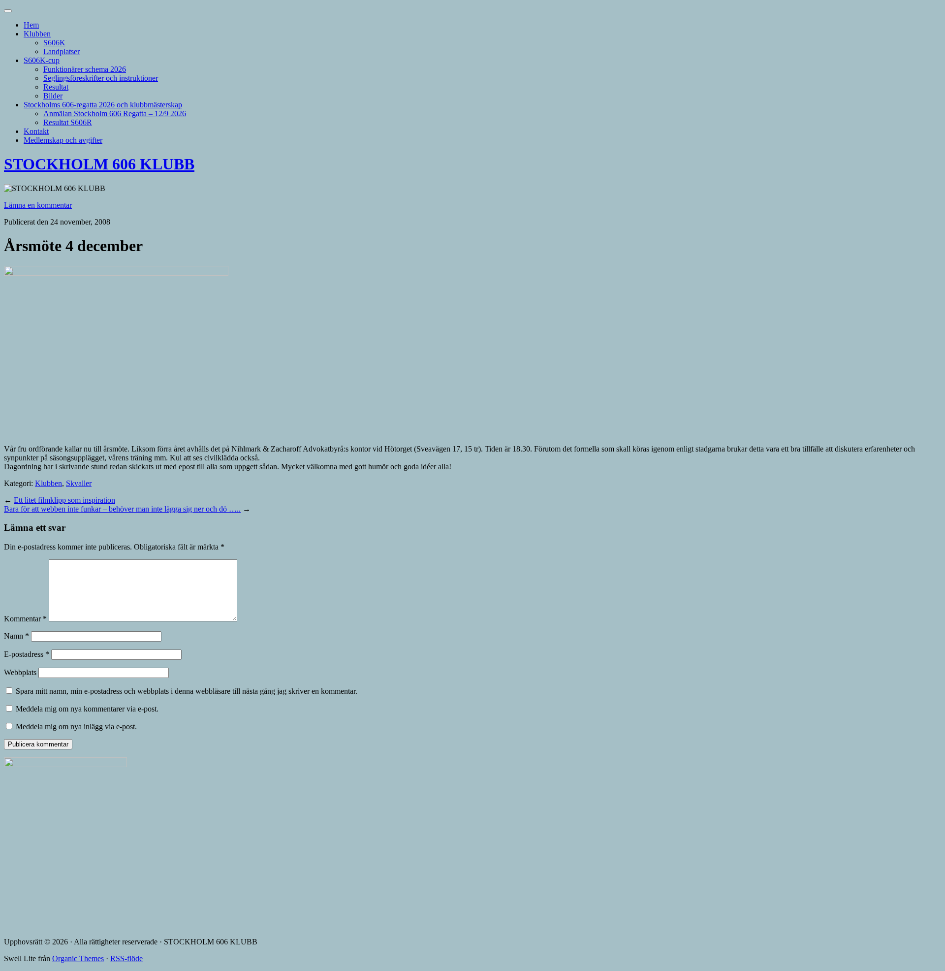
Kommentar (25, 619)
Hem (31, 25)
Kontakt (36, 131)
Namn (16, 636)
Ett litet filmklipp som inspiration (64, 500)
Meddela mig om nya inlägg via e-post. (76, 726)
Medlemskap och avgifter (63, 140)
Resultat (55, 87)
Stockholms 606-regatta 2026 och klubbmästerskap (103, 104)
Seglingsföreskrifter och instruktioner (100, 78)
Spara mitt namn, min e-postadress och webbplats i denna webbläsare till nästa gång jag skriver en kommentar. (186, 691)
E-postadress (26, 654)
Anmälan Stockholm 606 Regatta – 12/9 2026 (114, 113)
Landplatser (61, 51)
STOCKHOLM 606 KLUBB (99, 164)
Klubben (37, 34)
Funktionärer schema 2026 (84, 69)
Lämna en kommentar (38, 205)
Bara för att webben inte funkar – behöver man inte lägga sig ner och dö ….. (122, 509)
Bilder (53, 96)
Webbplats (20, 672)
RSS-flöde (126, 958)
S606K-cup (42, 60)
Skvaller (79, 483)
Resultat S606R (67, 122)
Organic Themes (78, 958)
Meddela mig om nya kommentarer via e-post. (87, 709)
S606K (54, 42)
